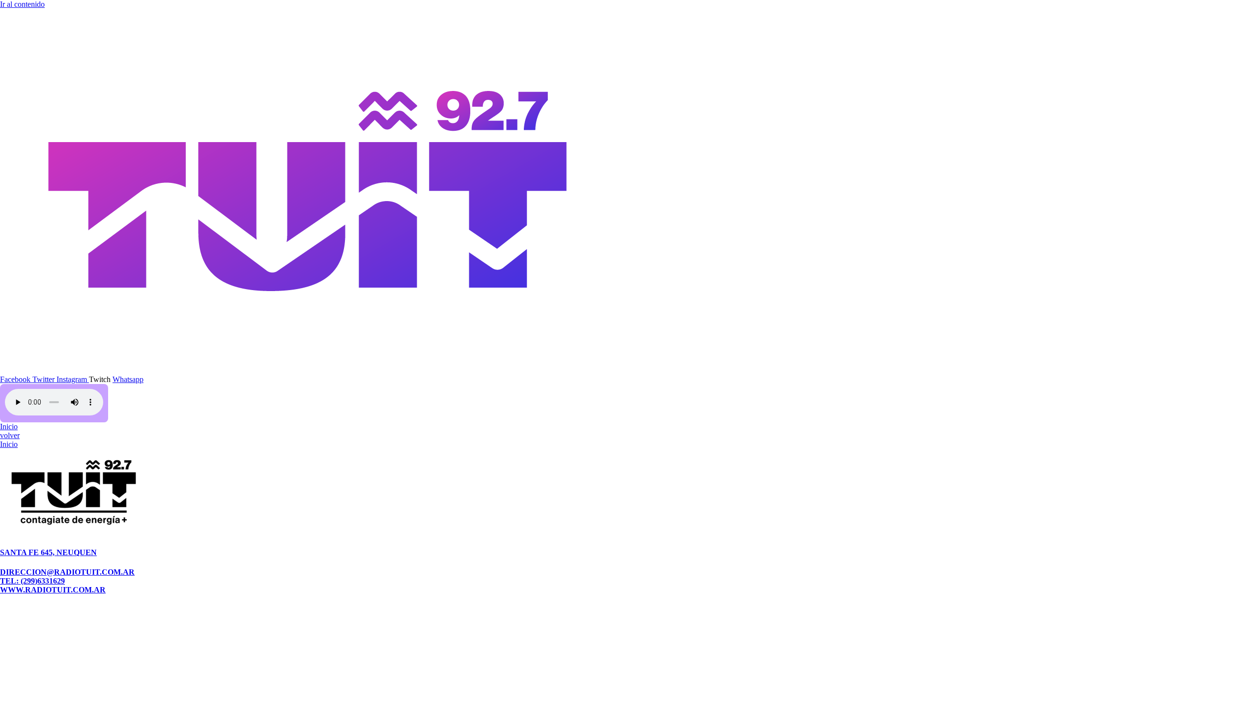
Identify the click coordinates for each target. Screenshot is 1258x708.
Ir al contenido (22, 4)
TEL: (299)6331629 (32, 581)
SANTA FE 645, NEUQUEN (48, 552)
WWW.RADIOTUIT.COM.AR (53, 590)
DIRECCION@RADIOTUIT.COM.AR (67, 572)
